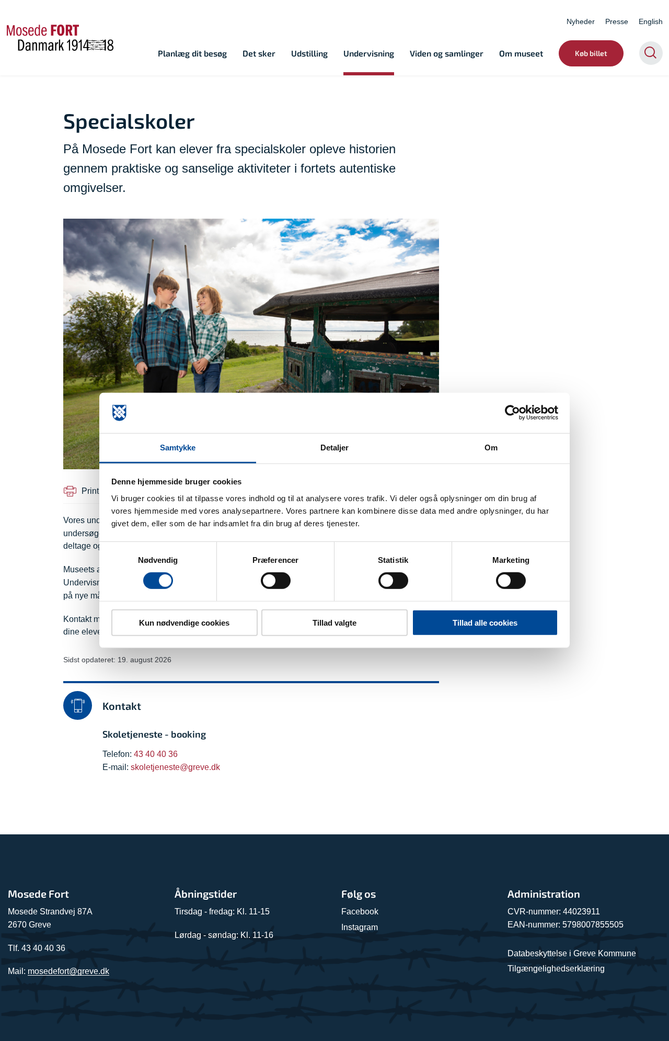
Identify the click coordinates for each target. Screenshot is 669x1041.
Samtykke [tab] (178, 447)
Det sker (259, 53)
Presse (616, 21)
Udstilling (309, 53)
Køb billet (591, 53)
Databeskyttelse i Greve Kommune (571, 953)
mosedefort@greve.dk (68, 971)
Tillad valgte (334, 622)
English (651, 21)
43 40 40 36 (156, 754)
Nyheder (581, 21)
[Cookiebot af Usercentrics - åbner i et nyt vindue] (512, 413)
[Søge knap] (651, 53)
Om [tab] (491, 447)
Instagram (359, 927)
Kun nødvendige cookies (184, 622)
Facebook (359, 911)
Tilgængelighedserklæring (556, 968)
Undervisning (368, 53)
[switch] (276, 580)
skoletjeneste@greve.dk (175, 767)
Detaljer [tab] (334, 447)
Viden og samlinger (446, 53)
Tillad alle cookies (485, 622)
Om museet (521, 53)
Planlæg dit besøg (192, 53)
